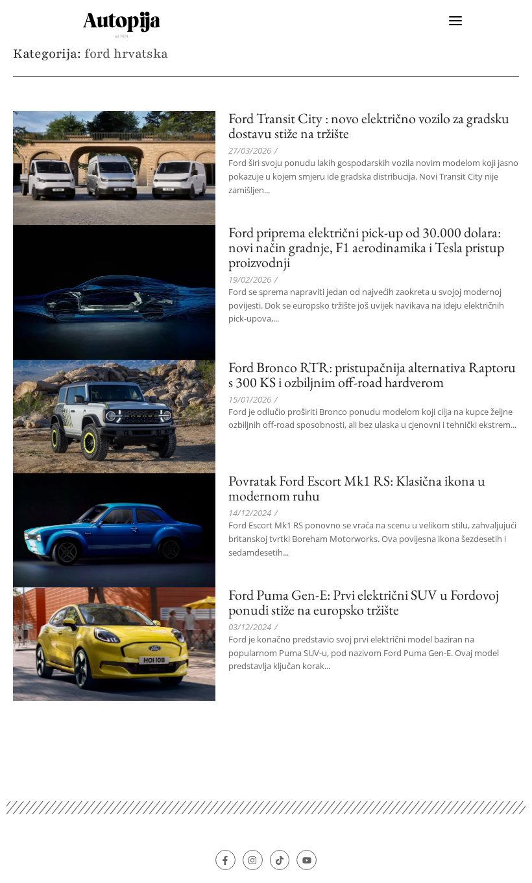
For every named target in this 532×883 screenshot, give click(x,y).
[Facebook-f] (225, 860)
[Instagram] (253, 860)
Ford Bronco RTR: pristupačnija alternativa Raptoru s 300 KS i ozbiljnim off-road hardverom (372, 375)
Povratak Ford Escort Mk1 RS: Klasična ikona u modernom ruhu (356, 488)
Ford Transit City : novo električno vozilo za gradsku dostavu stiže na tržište (368, 126)
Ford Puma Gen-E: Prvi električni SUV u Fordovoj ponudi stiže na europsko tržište (363, 602)
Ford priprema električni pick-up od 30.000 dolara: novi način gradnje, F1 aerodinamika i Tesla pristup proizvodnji (366, 247)
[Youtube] (306, 860)
